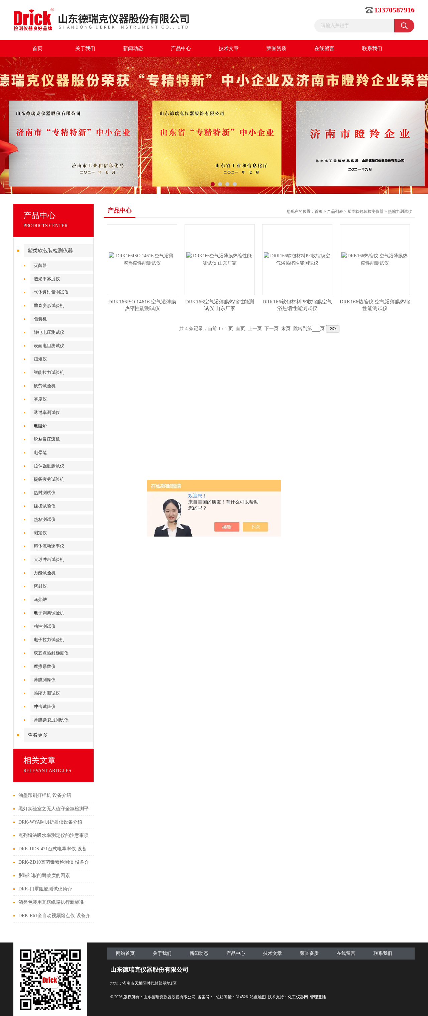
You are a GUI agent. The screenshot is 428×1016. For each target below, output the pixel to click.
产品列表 (335, 211)
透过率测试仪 (47, 412)
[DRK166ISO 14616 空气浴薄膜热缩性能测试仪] (142, 259)
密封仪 (40, 586)
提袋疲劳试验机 (49, 479)
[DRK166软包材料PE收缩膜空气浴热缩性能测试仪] (297, 259)
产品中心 (181, 48)
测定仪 (40, 532)
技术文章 (229, 48)
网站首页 (125, 953)
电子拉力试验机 (49, 639)
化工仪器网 (298, 997)
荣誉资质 (276, 48)
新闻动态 (133, 48)
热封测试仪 (45, 492)
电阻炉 (40, 425)
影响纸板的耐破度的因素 (44, 875)
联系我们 (372, 48)
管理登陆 (318, 997)
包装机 (40, 318)
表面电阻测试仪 (49, 345)
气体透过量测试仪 (51, 292)
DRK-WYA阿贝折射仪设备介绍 (50, 822)
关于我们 (85, 48)
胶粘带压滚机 (47, 439)
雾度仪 (40, 399)
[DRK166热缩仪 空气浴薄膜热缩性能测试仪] (374, 259)
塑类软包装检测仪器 (50, 250)
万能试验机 (45, 572)
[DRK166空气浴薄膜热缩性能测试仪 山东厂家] (219, 259)
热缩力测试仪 (47, 693)
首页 (37, 48)
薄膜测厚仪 (45, 679)
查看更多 (38, 735)
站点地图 (258, 997)
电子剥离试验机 (49, 612)
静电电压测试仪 (49, 332)
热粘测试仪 (45, 519)
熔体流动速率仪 (49, 546)
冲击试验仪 (45, 706)
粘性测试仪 (45, 626)
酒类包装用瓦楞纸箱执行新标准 (51, 902)
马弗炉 (40, 599)
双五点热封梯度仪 (51, 653)
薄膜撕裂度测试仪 (51, 719)
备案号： (206, 997)
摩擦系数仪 (45, 666)
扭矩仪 (40, 358)
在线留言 (324, 48)
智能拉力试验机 (49, 372)
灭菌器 (40, 265)
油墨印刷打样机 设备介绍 (44, 795)
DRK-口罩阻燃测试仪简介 (45, 888)
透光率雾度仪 (47, 278)
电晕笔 (40, 452)
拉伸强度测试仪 (49, 465)
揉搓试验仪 (45, 506)
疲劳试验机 (45, 385)
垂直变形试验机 (49, 305)
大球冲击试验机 (49, 559)
